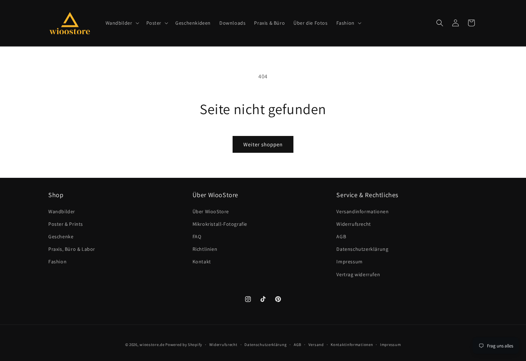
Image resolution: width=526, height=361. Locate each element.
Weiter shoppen (263, 144)
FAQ (197, 236)
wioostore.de (152, 344)
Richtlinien (205, 249)
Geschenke (60, 236)
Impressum (349, 261)
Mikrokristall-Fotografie (220, 224)
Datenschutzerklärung (362, 249)
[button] (121, 22)
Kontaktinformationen (352, 344)
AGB (341, 236)
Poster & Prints (65, 224)
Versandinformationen (362, 211)
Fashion (57, 261)
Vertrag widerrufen (358, 274)
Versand (316, 344)
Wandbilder (61, 211)
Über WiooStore (211, 211)
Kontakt (202, 261)
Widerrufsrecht (353, 224)
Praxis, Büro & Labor (71, 249)
